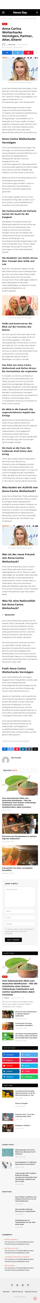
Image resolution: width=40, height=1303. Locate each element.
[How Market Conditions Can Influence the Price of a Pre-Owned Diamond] (7, 1199)
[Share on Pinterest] (28, 53)
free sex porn (9, 1265)
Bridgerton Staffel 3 (22, 1125)
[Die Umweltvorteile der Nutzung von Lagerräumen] (7, 1212)
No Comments (8, 47)
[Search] (37, 12)
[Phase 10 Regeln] (7, 1106)
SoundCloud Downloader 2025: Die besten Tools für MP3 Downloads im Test (25, 1093)
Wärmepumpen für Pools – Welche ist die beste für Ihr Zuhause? (25, 1152)
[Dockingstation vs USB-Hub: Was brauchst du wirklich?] (7, 1165)
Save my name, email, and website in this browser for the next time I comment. (19, 931)
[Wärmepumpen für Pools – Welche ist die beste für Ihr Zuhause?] (7, 1152)
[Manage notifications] (35, 1298)
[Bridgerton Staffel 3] (7, 1128)
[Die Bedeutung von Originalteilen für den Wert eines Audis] (7, 1223)
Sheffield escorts (10, 1239)
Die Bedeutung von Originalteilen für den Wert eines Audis (25, 1222)
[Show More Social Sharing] (36, 53)
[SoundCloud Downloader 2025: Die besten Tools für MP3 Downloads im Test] (7, 1094)
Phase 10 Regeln (21, 1103)
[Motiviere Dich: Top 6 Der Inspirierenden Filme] (7, 1117)
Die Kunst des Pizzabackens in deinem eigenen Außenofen (26, 1014)
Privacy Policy (31, 1291)
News (5, 24)
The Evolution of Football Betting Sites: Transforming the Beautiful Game (19, 1243)
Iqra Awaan (11, 44)
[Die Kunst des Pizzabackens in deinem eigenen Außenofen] (20, 824)
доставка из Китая (11, 1248)
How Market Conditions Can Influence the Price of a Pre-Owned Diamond (26, 1199)
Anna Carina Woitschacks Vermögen (16, 741)
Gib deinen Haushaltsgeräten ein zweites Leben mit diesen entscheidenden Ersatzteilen (26, 1036)
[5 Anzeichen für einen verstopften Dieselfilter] (20, 855)
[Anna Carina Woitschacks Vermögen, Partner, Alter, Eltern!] (20, 69)
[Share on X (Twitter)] (18, 53)
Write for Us (17, 1291)
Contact (6, 1291)
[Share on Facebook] (7, 53)
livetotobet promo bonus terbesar (16, 1257)
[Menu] (3, 12)
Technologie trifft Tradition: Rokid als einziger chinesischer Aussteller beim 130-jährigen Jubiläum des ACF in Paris (26, 1177)
